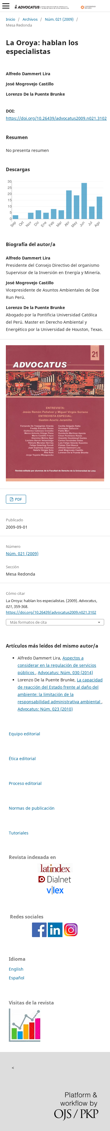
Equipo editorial (24, 734)
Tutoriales (18, 833)
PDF (18, 499)
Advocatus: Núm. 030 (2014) (65, 672)
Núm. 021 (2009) (59, 19)
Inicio (10, 19)
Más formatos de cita (28, 622)
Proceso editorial (25, 783)
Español (16, 978)
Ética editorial (22, 758)
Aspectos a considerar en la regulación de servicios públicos (57, 665)
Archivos (30, 19)
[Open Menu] (6, 6)
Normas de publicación (32, 808)
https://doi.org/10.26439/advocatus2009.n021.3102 (56, 118)
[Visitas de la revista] (25, 1040)
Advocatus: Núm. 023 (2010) (45, 709)
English (16, 969)
